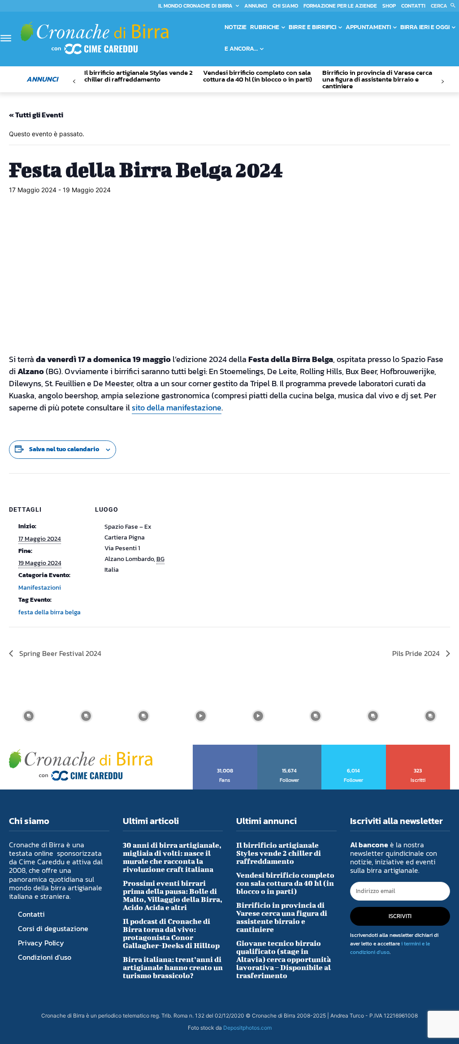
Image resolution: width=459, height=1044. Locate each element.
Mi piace (225, 747)
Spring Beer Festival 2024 (59, 653)
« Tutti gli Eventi (36, 114)
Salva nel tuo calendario (64, 449)
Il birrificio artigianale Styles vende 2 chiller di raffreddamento (138, 75)
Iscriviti (418, 747)
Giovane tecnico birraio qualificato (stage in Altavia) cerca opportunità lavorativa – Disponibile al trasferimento (283, 959)
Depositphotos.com (247, 1027)
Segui (289, 747)
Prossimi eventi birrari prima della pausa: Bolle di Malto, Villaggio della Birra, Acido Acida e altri (172, 895)
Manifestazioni (39, 587)
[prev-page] (74, 81)
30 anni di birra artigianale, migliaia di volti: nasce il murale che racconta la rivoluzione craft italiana (172, 857)
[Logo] (95, 38)
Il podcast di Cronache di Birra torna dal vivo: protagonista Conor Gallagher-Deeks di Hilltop (171, 933)
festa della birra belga (49, 612)
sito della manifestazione (176, 407)
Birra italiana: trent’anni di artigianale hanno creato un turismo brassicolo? (173, 967)
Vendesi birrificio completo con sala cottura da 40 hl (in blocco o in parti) (257, 75)
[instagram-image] (28, 716)
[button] (445, 6)
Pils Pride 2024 (417, 653)
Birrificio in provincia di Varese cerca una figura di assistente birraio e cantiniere (377, 79)
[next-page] (442, 81)
